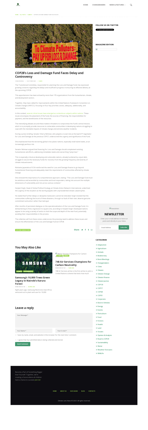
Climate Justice (103, 281)
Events (100, 310)
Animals (100, 252)
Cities (100, 266)
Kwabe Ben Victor (20, 286)
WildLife (101, 353)
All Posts (23, 14)
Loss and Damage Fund (23, 230)
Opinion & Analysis (105, 335)
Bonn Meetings (103, 259)
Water (100, 346)
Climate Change (104, 274)
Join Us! (37, 380)
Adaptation (102, 245)
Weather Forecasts (105, 350)
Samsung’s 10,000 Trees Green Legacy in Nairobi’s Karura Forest (32, 280)
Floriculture (102, 313)
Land (99, 328)
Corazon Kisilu (19, 81)
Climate (29, 14)
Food (99, 317)
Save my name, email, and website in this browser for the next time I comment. (47, 335)
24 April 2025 (31, 286)
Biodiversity (102, 256)
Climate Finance (104, 277)
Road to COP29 (103, 339)
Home (16, 14)
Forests (100, 321)
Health (100, 324)
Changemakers (103, 263)
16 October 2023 (31, 81)
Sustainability (28, 271)
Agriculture (102, 248)
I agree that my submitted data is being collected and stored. (40, 340)
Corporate (102, 299)
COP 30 (100, 285)
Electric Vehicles (104, 303)
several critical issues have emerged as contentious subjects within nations (55, 113)
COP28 (100, 292)
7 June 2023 (71, 268)
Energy (66, 255)
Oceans (100, 332)
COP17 (100, 288)
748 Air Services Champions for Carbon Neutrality (73, 263)
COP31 (100, 295)
